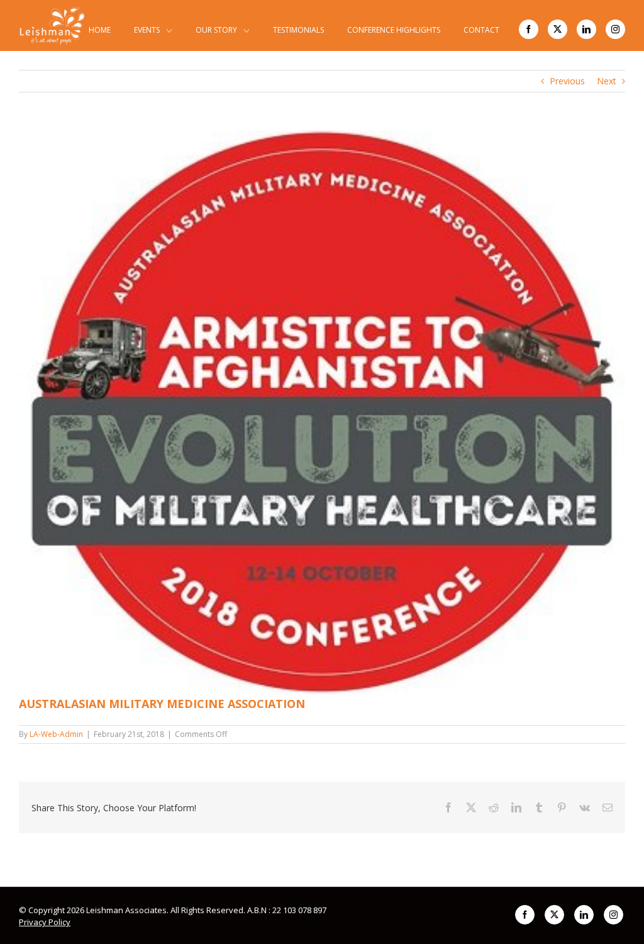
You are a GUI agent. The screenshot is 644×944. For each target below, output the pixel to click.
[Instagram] (615, 29)
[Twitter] (557, 29)
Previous (567, 81)
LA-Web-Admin (56, 734)
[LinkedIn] (586, 29)
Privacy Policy (44, 922)
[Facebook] (528, 29)
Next (606, 81)
